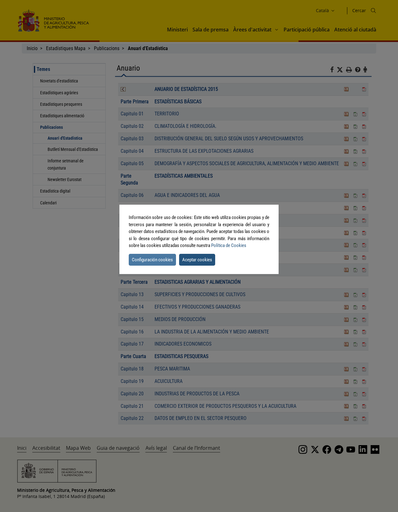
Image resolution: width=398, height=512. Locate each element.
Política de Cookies (228, 245)
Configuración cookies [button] (152, 260)
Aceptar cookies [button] (197, 260)
